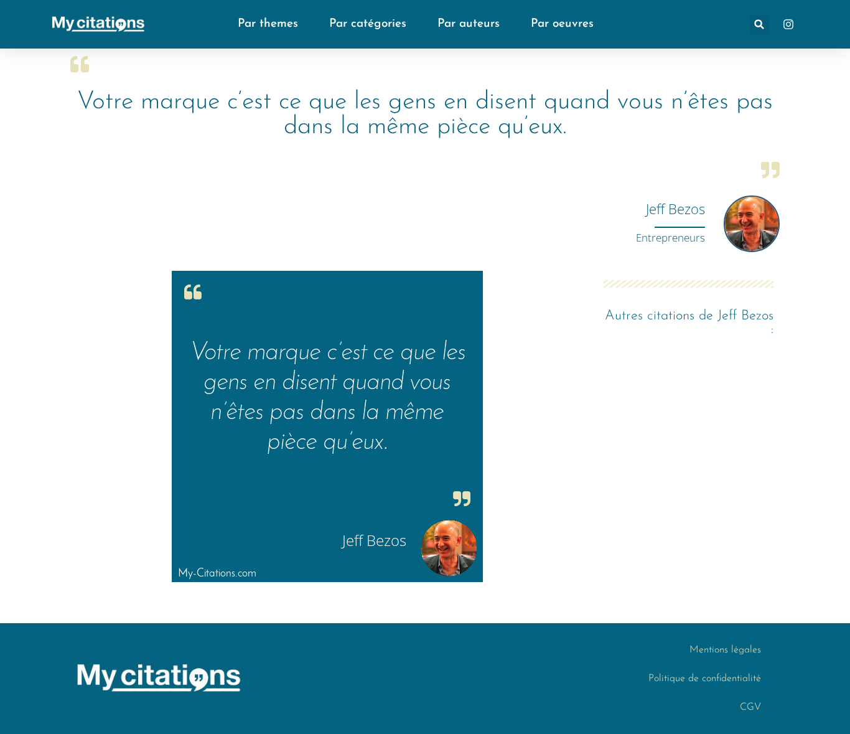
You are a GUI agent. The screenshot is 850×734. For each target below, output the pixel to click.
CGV (750, 707)
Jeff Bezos (675, 208)
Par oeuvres (562, 24)
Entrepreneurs (670, 237)
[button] (759, 24)
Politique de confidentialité (704, 679)
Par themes (268, 24)
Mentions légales (725, 650)
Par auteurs (468, 24)
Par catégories (367, 24)
